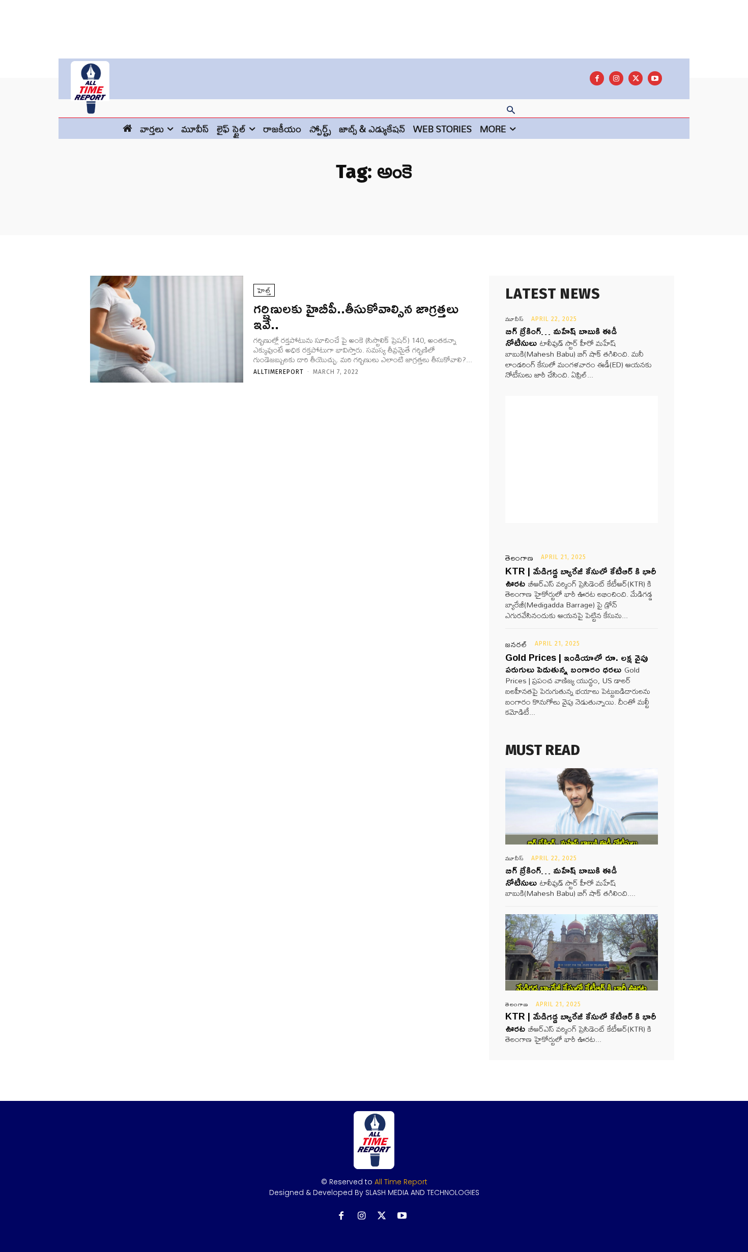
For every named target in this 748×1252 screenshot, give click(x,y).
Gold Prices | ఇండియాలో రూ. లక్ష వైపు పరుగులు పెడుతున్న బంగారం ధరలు (576, 663)
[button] (511, 111)
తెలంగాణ (519, 558)
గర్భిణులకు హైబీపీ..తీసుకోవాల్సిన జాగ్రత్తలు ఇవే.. (355, 316)
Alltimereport (278, 371)
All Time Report (401, 1182)
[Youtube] (655, 78)
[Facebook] (597, 78)
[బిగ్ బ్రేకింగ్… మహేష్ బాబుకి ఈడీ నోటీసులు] (581, 806)
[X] (635, 78)
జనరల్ (516, 644)
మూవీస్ (514, 319)
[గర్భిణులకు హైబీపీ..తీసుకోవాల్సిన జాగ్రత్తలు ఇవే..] (166, 329)
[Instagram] (616, 78)
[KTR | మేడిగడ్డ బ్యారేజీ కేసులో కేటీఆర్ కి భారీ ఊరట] (581, 952)
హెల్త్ (264, 290)
